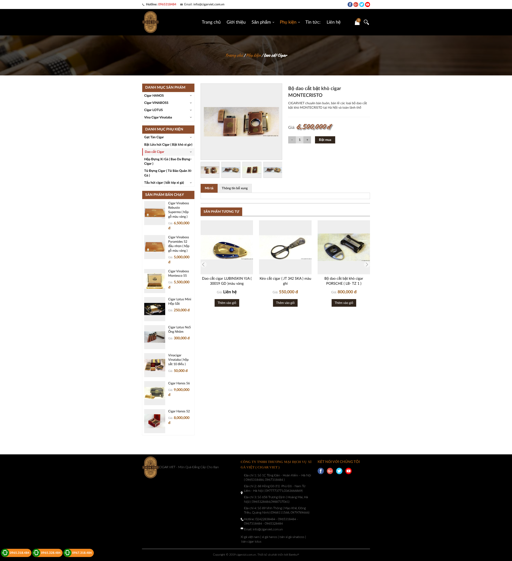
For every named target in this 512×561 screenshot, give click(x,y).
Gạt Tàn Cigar (154, 137)
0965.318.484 (19, 552)
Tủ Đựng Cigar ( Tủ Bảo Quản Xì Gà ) (167, 173)
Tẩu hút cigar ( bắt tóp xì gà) (164, 182)
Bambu (294, 554)
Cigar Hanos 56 (179, 383)
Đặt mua (325, 139)
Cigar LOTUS (153, 110)
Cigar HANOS (154, 95)
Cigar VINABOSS (156, 102)
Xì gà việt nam (250, 537)
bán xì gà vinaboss (292, 537)
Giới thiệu (236, 22)
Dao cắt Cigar (275, 55)
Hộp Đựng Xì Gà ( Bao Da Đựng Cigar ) (167, 161)
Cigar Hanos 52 (179, 411)
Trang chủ (211, 22)
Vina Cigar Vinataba (158, 117)
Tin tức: (313, 22)
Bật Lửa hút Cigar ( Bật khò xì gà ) (168, 144)
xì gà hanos (269, 537)
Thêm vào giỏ (227, 303)
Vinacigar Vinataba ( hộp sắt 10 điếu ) (178, 360)
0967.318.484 (82, 552)
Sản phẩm (261, 22)
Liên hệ (334, 22)
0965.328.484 (51, 552)
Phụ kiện (288, 22)
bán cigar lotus (251, 541)
